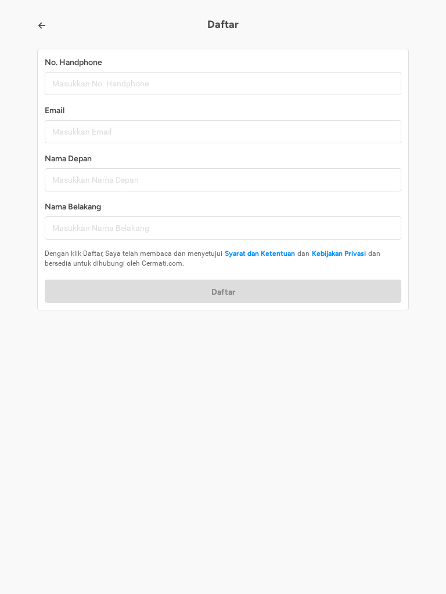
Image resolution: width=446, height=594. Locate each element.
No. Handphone (73, 62)
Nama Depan (68, 159)
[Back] (41, 25)
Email (54, 110)
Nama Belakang (73, 207)
